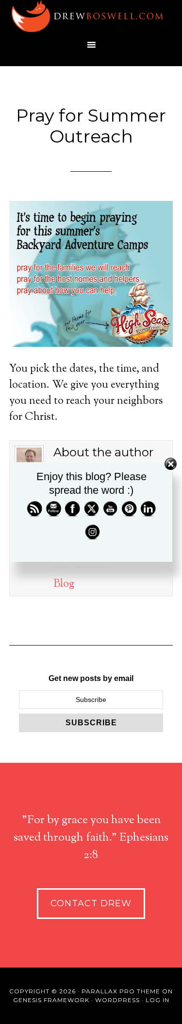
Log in (157, 1000)
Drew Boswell (91, 17)
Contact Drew (91, 903)
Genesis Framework (51, 1000)
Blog (63, 584)
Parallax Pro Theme (121, 991)
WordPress (117, 1000)
